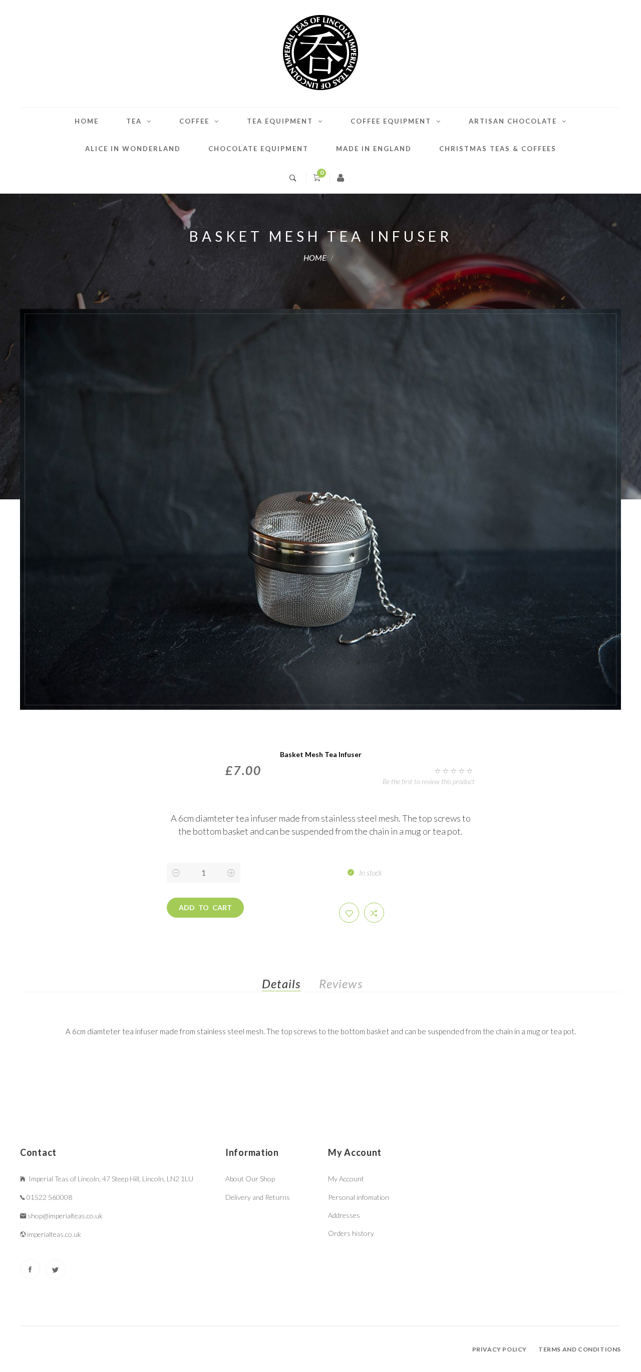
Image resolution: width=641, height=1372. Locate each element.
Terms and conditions (579, 1349)
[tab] (289, 986)
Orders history (351, 1233)
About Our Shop (250, 1178)
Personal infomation (358, 1197)
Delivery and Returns (257, 1197)
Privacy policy (499, 1349)
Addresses (344, 1215)
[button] (349, 913)
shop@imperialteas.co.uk (65, 1215)
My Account (346, 1178)
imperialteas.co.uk (54, 1234)
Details (281, 983)
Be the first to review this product (429, 781)
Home (87, 121)
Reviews (341, 983)
